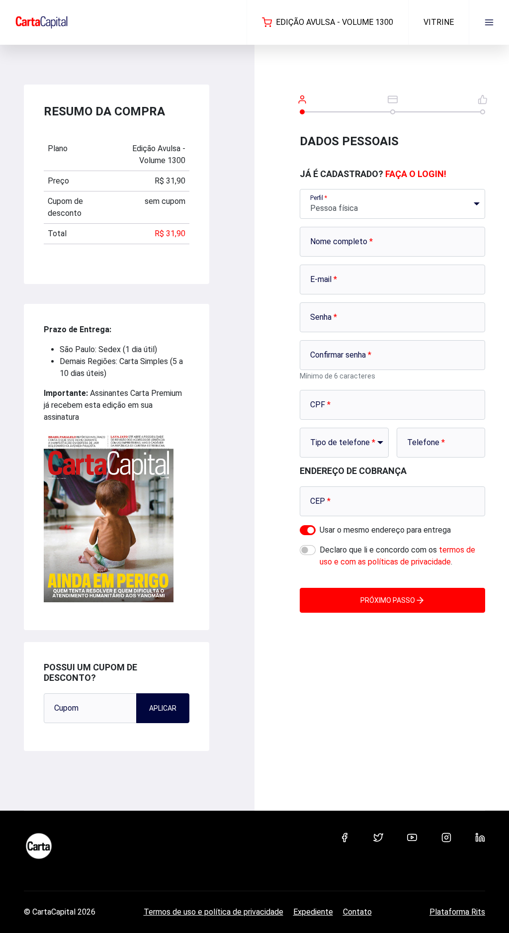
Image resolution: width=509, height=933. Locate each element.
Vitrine (439, 22)
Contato (357, 912)
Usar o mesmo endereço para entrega (385, 530)
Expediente (313, 912)
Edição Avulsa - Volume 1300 (334, 22)
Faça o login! (415, 174)
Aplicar (162, 708)
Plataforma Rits (457, 912)
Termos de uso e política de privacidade (213, 912)
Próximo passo (387, 600)
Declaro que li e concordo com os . (397, 555)
